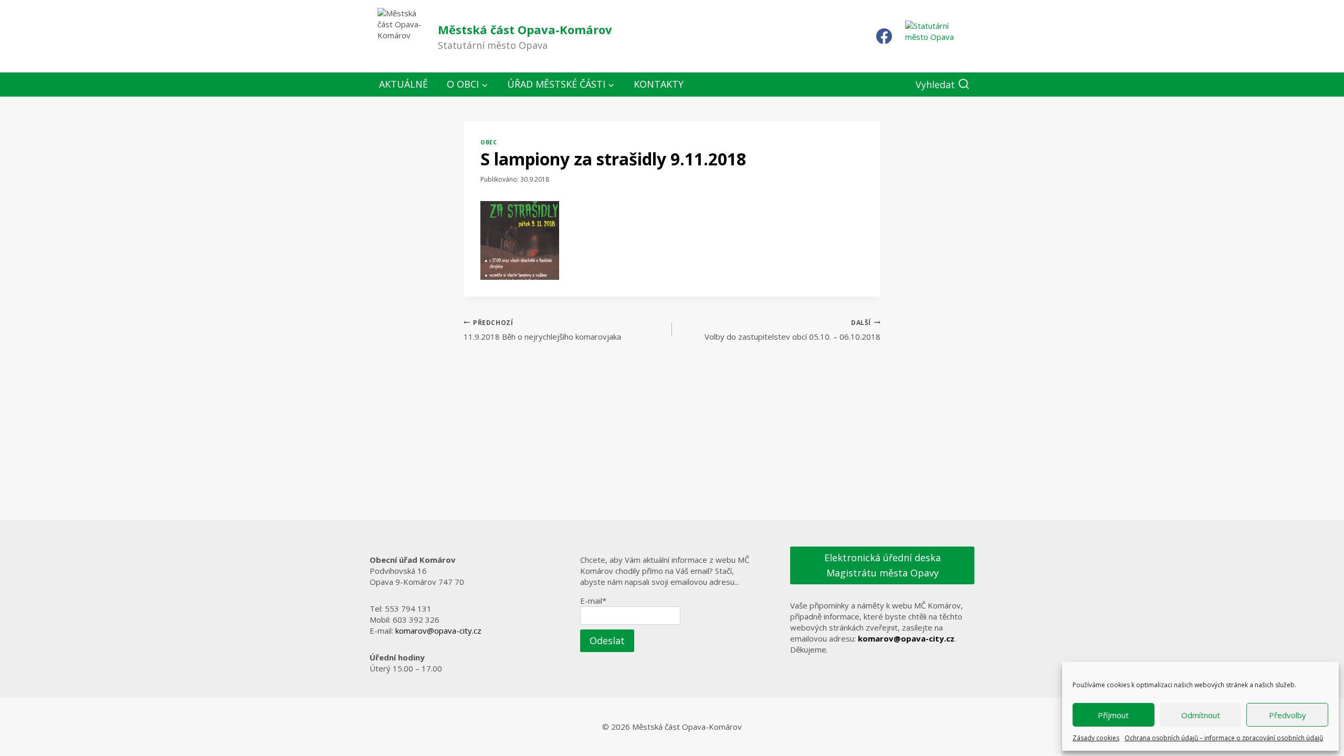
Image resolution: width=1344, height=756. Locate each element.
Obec (488, 142)
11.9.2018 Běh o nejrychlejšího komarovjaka (542, 330)
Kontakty (659, 84)
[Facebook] (884, 36)
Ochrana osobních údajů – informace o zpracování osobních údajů (1224, 737)
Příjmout (1113, 715)
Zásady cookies (1096, 737)
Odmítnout (1200, 715)
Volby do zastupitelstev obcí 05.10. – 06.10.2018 (792, 330)
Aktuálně (403, 84)
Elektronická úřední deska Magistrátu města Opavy (882, 565)
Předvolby (1287, 715)
